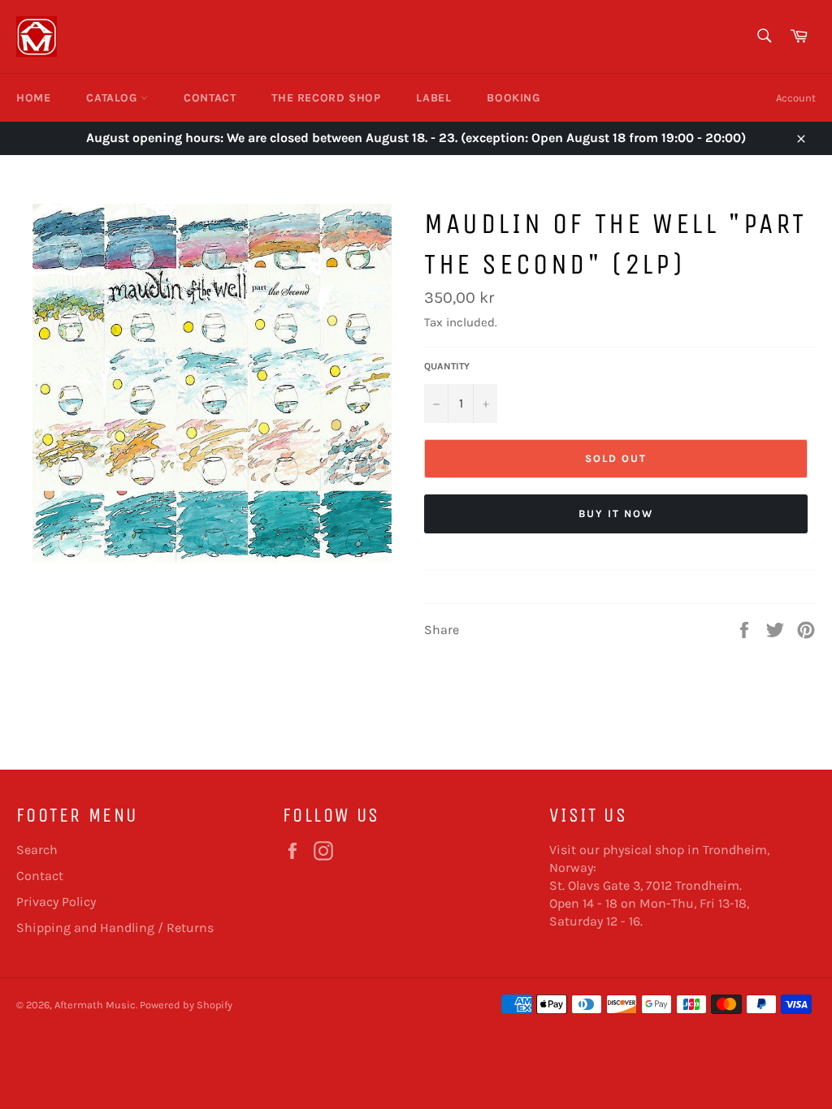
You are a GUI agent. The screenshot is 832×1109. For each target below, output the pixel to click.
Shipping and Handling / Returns (115, 927)
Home (33, 98)
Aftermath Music (95, 1005)
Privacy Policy (56, 901)
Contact (210, 98)
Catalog (113, 98)
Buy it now (615, 513)
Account (796, 98)
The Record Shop (325, 98)
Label (433, 98)
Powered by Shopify (186, 1005)
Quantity (447, 366)
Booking (513, 98)
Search (37, 849)
